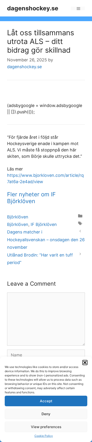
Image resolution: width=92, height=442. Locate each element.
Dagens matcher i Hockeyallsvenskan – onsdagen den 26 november (46, 239)
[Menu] (78, 8)
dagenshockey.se (32, 8)
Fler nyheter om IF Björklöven (31, 198)
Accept (46, 401)
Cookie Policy (43, 436)
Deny (46, 414)
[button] (85, 362)
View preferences (46, 427)
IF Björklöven (44, 224)
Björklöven (17, 216)
